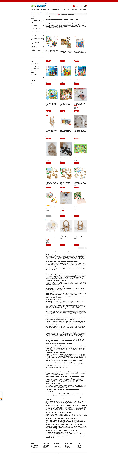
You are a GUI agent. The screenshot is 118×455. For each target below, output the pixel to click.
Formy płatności (56, 446)
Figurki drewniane (37, 46)
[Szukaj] (74, 6)
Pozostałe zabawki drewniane (37, 50)
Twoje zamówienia (46, 445)
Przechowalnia (45, 447)
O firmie (78, 446)
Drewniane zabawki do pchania (37, 34)
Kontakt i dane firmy (80, 445)
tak (33, 83)
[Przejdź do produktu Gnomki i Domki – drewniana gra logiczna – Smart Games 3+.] (66, 71)
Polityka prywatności (68, 446)
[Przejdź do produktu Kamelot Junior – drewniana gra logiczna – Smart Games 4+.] (80, 71)
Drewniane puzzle (37, 25)
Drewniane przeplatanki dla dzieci (37, 31)
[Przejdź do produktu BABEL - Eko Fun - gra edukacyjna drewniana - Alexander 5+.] (52, 42)
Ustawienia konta (45, 446)
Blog (66, 445)
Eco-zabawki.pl (33, 12)
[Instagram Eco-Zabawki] (46, 3)
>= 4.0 (34, 66)
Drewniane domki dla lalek (37, 20)
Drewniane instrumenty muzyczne (37, 38)
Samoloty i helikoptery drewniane (37, 28)
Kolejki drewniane (37, 29)
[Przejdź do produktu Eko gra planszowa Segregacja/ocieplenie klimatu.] (80, 149)
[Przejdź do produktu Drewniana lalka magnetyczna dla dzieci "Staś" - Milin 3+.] (52, 121)
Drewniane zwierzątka (37, 47)
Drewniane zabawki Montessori (37, 39)
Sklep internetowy (59, 453)
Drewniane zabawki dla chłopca (37, 44)
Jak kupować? (67, 447)
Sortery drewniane (37, 49)
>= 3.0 (34, 68)
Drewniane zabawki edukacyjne (37, 41)
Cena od (32, 56)
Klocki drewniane (37, 24)
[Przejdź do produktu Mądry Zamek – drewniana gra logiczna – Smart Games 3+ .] (52, 94)
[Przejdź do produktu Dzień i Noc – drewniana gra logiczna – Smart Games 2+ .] (52, 71)
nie (33, 77)
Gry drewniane (37, 35)
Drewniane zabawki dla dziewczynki (37, 43)
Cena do (39, 56)
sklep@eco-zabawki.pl (40, 3)
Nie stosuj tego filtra (36, 63)
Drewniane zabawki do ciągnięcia (37, 32)
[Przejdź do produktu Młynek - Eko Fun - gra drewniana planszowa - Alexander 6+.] (80, 198)
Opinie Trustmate (79, 447)
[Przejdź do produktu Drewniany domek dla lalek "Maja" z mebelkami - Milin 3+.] (52, 149)
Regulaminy (33, 446)
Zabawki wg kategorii (39, 12)
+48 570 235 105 (34, 3)
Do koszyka (48, 60)
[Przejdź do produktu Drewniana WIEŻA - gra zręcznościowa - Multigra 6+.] (66, 94)
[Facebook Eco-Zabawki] (45, 3)
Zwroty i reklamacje (34, 445)
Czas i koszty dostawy (57, 447)
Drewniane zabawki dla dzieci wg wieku (37, 22)
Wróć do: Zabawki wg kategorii (36, 18)
